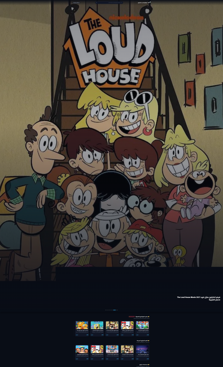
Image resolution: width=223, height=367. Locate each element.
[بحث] (96, 2)
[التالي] (75, 328)
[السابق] (148, 328)
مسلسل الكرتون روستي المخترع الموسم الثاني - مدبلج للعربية (199, 298)
